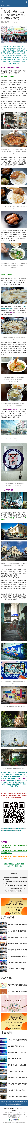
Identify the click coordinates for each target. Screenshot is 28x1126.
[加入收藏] (8, 22)
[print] (6, 22)
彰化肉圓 (11, 863)
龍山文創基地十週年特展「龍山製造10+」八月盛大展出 (17, 991)
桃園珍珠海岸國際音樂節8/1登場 (17, 985)
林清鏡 (22, 863)
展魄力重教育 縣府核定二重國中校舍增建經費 (17, 1084)
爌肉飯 (5, 863)
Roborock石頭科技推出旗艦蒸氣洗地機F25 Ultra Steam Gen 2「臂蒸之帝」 (17, 931)
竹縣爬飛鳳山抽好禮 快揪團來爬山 (17, 1077)
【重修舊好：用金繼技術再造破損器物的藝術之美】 (17, 1096)
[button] (26, 1)
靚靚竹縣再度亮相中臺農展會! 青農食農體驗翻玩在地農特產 (17, 943)
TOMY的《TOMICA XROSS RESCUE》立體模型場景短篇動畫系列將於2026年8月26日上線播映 (17, 1071)
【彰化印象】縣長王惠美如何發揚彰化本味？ (14, 891)
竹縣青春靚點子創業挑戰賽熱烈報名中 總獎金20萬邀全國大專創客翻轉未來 (17, 962)
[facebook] (2, 22)
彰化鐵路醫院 (19, 866)
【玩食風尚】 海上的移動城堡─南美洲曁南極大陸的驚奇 (17, 1090)
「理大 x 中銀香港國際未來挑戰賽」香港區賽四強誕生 (17, 1040)
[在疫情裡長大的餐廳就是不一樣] (14, 1003)
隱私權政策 (13, 1108)
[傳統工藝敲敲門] (14, 906)
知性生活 (8, 5)
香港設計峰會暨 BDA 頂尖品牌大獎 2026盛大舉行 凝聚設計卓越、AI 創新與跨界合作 (17, 1065)
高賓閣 (12, 866)
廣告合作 (14, 1111)
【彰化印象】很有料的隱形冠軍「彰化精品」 (14, 888)
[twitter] (4, 22)
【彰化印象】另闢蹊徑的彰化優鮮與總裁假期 (14, 886)
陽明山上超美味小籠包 (14, 1058)
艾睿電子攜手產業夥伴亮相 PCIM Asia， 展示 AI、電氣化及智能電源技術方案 (17, 1046)
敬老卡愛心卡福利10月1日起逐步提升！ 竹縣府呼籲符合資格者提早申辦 (17, 937)
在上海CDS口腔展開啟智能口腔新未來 (17, 956)
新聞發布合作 (20, 1108)
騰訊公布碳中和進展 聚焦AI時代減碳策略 (17, 925)
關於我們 (6, 1108)
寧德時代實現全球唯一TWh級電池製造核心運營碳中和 (17, 950)
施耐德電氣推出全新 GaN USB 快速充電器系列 (17, 1052)
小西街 (7, 866)
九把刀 (17, 863)
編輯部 (15, 22)
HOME (2, 5)
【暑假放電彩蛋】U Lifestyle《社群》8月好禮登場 (16, 969)
